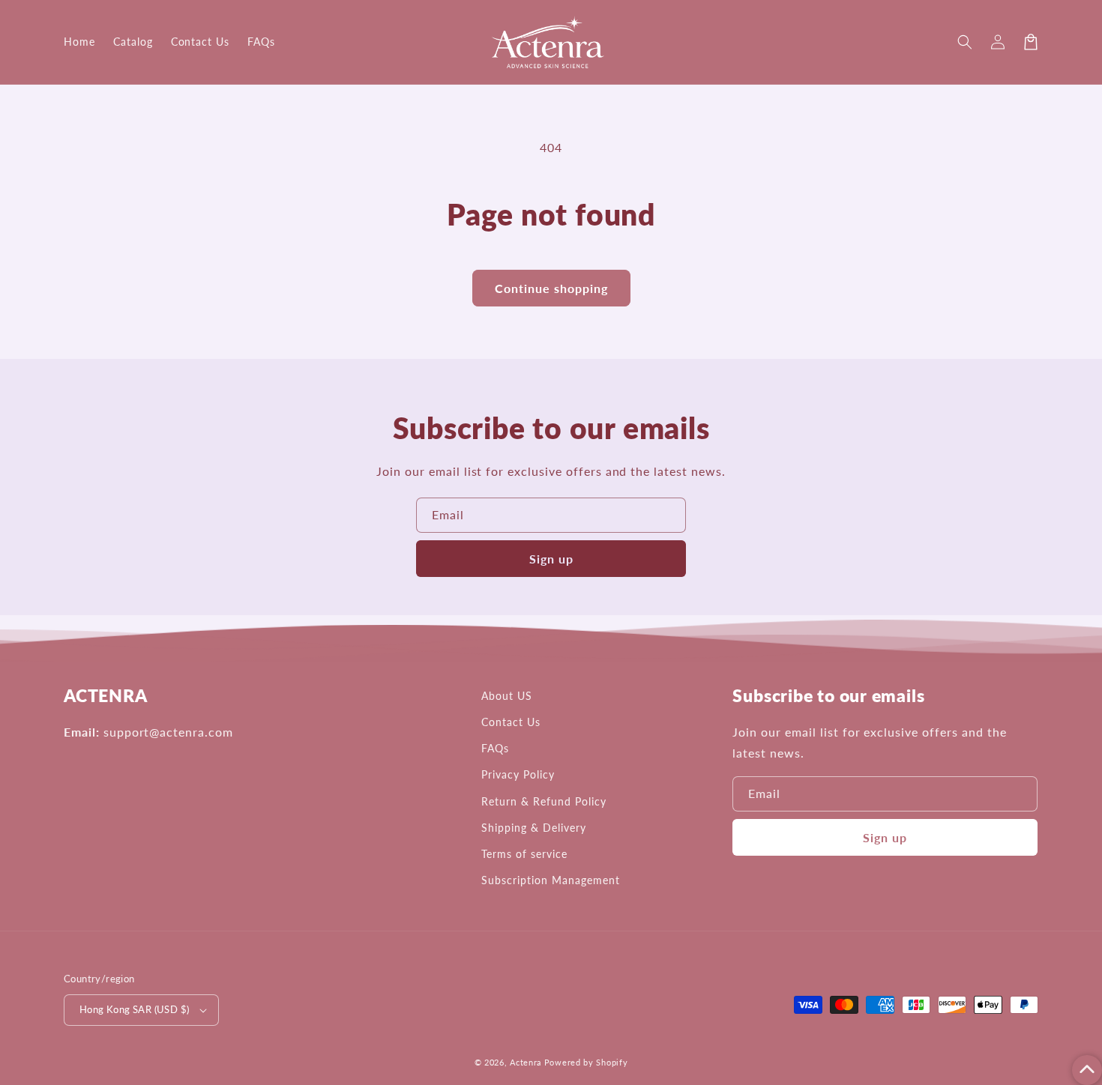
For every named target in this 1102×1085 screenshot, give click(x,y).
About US (506, 695)
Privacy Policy (517, 774)
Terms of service (524, 853)
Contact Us (511, 722)
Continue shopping (551, 288)
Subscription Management (550, 880)
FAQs (495, 748)
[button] (964, 41)
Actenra (525, 1062)
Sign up (551, 558)
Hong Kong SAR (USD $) (134, 1009)
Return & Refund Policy (543, 801)
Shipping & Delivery (533, 827)
